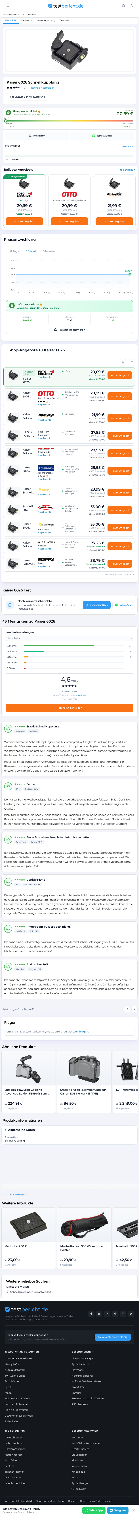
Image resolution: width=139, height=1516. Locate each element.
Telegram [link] (120, 1510)
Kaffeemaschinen (15, 1449)
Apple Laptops (80, 1364)
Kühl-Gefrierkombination (86, 1443)
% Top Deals (78, 1489)
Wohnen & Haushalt (16, 1404)
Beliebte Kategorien (84, 1430)
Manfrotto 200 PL (16, 1246)
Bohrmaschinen (14, 1443)
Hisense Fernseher (82, 1375)
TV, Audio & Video (15, 1375)
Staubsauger (79, 1454)
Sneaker (76, 1392)
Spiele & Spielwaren (16, 1409)
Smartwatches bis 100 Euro (87, 1398)
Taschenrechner (14, 1471)
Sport (8, 1387)
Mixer (74, 1477)
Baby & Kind (12, 1421)
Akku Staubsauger (82, 1358)
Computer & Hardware (18, 1358)
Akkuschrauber (13, 1437)
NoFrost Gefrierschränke (86, 1381)
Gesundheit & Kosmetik (19, 1415)
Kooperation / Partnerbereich (96, 1501)
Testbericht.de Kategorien (22, 1351)
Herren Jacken (13, 1454)
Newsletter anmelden (112, 1337)
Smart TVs (77, 1387)
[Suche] (123, 5)
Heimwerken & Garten (18, 1398)
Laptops (9, 1466)
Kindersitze (78, 1471)
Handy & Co (12, 1364)
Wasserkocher (13, 1477)
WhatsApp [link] (96, 1510)
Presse (61, 1501)
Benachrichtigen (99, 605)
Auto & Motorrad (14, 1370)
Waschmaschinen (15, 1483)
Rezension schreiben (69, 707)
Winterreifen (79, 1466)
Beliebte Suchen (82, 1351)
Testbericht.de (10, 14)
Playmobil (77, 1370)
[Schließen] (133, 1510)
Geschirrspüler (80, 1449)
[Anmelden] (131, 5)
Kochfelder (11, 1460)
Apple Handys (79, 1483)
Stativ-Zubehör (28, 14)
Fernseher (77, 1437)
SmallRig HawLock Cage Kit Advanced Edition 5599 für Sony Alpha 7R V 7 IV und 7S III (26, 1093)
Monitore (76, 1460)
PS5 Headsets (79, 1404)
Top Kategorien (15, 1430)
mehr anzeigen (17, 1194)
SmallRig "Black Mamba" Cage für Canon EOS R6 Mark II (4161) (83, 1091)
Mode (8, 1392)
